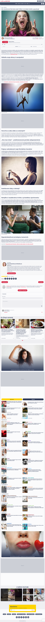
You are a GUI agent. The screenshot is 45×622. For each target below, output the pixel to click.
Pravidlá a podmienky (21, 614)
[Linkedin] (43, 1)
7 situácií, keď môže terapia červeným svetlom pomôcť (13, 432)
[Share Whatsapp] (7, 279)
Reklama (13, 614)
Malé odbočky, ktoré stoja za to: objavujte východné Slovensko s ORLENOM (14, 469)
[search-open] (43, 3)
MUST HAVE (30, 422)
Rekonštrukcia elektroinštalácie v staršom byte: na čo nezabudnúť (14, 497)
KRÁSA (16, 3)
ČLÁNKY (8, 458)
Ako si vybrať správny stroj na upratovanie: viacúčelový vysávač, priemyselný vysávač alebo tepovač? (35, 489)
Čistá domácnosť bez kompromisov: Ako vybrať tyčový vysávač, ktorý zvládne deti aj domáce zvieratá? (14, 525)
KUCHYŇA (8, 514)
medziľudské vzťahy (13, 54)
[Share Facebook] (5, 279)
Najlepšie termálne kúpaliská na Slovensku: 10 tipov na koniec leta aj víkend (35, 414)
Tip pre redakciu (39, 614)
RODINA (29, 440)
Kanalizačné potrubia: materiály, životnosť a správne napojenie (14, 506)
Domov (2, 7)
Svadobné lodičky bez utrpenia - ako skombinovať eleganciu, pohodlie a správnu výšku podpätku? (14, 423)
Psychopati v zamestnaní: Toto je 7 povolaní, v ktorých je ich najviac (16, 81)
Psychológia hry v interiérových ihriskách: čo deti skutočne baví (14, 479)
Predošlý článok (4, 282)
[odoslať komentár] (41, 306)
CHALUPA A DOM (10, 504)
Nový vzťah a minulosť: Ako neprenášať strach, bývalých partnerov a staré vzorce (14, 441)
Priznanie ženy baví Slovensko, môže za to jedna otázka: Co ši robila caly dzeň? (19, 244)
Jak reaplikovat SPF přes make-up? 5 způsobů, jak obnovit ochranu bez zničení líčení (35, 452)
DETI (7, 477)
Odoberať (32, 610)
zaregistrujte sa (23, 286)
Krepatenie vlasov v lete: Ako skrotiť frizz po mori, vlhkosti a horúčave (35, 402)
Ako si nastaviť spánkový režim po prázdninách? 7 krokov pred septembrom (35, 442)
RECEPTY (22, 3)
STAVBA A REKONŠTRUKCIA (11, 495)
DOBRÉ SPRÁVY (9, 467)
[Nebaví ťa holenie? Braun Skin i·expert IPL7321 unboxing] (28, 598)
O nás (4, 614)
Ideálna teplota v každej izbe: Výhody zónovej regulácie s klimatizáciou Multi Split (35, 507)
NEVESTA (8, 421)
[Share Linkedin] (14, 279)
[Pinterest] (42, 1)
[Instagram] (40, 1)
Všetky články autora (11, 273)
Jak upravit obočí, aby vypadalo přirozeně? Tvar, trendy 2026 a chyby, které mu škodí (14, 451)
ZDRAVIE (8, 430)
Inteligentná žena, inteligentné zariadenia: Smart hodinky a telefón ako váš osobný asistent (35, 461)
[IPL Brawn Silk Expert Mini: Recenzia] (39, 598)
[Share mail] (16, 279)
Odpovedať (5, 312)
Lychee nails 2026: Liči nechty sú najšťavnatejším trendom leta (12, 414)
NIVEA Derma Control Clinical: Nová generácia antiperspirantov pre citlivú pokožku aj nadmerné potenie (34, 470)
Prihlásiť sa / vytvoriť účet (22, 290)
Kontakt (9, 614)
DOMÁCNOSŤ (9, 486)
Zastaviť (4, 46)
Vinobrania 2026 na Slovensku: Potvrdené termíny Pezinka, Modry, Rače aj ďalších (35, 408)
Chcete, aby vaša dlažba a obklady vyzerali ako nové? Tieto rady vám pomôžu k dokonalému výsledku (14, 488)
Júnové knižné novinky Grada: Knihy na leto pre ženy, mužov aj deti (35, 526)
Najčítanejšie (12, 399)
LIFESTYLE (19, 3)
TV (29, 3)
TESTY (25, 3)
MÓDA (27, 3)
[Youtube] (39, 1)
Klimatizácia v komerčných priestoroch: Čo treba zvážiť (35, 498)
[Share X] (9, 279)
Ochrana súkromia (30, 614)
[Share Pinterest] (11, 279)
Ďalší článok (41, 282)
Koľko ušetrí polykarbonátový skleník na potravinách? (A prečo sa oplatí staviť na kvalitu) (35, 479)
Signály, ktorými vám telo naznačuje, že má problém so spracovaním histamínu (35, 433)
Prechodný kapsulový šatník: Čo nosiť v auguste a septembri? (14, 408)
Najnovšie (33, 399)
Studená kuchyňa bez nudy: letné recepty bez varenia (35, 516)
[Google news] (26, 617)
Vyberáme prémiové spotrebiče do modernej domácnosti (14, 516)
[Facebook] (37, 1)
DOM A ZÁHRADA (31, 477)
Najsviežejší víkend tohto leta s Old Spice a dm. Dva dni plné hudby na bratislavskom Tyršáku (14, 402)
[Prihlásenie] (42, 3)
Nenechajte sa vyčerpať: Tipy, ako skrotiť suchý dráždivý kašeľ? (14, 460)
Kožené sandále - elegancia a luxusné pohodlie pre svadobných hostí (34, 424)
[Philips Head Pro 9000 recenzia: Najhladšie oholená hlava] (39, 591)
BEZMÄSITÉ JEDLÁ (31, 514)
